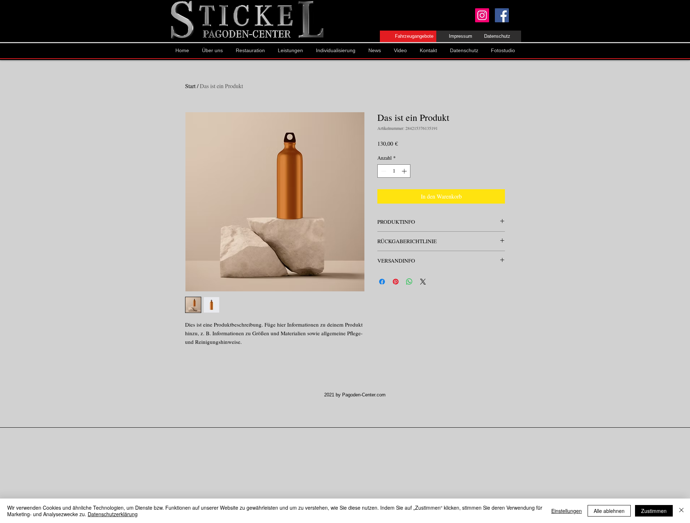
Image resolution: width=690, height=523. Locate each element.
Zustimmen (654, 510)
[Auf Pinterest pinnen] (395, 281)
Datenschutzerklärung (113, 514)
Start (190, 86)
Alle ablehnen (609, 510)
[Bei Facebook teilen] (382, 281)
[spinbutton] (393, 171)
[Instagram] (482, 15)
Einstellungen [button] (566, 510)
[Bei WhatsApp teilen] (409, 281)
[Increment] (404, 171)
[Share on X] (423, 281)
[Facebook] (502, 15)
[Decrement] (382, 171)
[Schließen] (681, 510)
